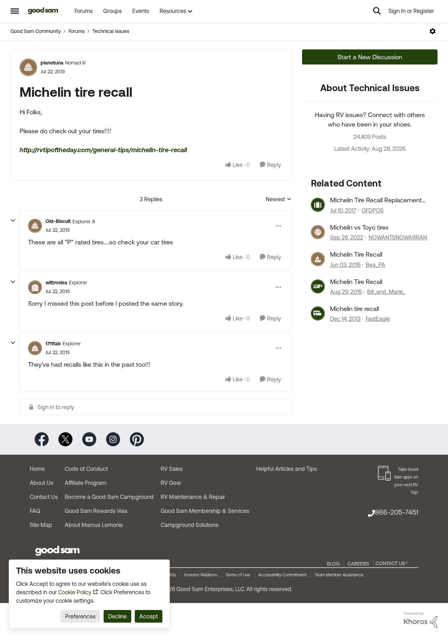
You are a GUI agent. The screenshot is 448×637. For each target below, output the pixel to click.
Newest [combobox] (279, 199)
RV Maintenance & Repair (193, 497)
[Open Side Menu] (14, 11)
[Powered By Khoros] (421, 620)
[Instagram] (113, 438)
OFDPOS (373, 210)
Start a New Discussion (369, 57)
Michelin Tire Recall (356, 254)
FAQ (35, 511)
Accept (148, 616)
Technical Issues (110, 31)
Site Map (41, 525)
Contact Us (44, 497)
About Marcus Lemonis (94, 525)
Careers (358, 564)
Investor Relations (200, 574)
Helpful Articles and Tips (286, 469)
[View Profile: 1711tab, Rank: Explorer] (35, 348)
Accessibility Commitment (282, 574)
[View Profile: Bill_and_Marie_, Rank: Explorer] (318, 286)
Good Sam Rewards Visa (96, 511)
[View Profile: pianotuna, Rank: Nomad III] (28, 67)
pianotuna (52, 63)
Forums (77, 31)
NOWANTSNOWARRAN (398, 237)
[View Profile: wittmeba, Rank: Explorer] (35, 287)
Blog (333, 564)
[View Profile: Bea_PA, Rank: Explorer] (318, 259)
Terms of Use (237, 574)
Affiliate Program (85, 483)
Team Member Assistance (339, 574)
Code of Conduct (86, 469)
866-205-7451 (396, 512)
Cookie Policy (74, 592)
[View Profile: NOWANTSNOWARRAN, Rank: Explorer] (318, 232)
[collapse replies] (13, 220)
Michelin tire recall (354, 308)
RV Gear (171, 483)
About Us (41, 483)
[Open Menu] (433, 31)
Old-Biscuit (58, 221)
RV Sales (172, 469)
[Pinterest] (136, 438)
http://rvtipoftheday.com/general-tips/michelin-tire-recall (103, 150)
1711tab (53, 343)
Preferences (80, 616)
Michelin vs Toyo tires (359, 227)
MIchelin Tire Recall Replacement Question (376, 200)
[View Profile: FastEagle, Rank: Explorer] (318, 313)
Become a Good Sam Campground (109, 497)
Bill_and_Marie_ (386, 292)
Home (37, 469)
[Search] (377, 11)
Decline (117, 616)
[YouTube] (89, 438)
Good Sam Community (35, 31)
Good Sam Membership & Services (205, 511)
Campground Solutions (189, 525)
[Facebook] (41, 438)
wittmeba (56, 282)
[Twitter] (65, 438)
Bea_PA (375, 265)
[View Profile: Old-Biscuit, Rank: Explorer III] (35, 226)
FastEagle (378, 319)
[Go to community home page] (43, 11)
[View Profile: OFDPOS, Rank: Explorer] (318, 205)
